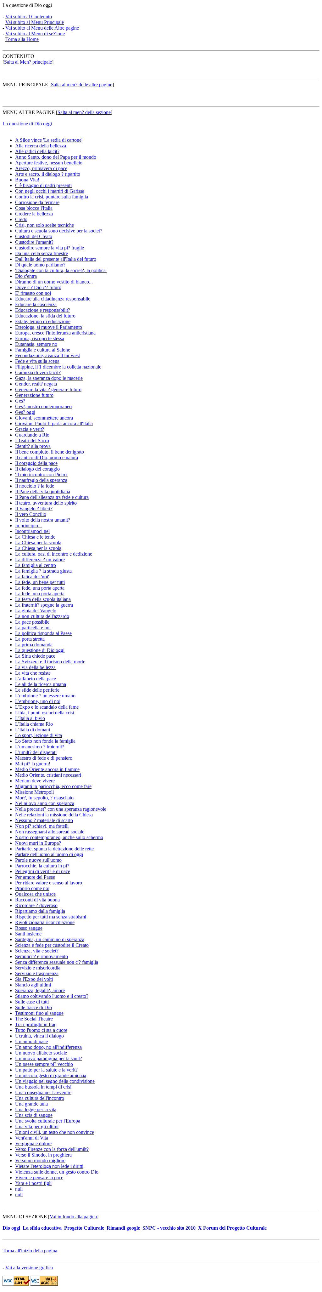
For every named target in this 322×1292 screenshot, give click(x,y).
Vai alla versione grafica (29, 1267)
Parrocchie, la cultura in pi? (42, 865)
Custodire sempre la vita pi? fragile (49, 247)
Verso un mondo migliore (40, 1160)
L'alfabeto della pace (35, 678)
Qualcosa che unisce (35, 894)
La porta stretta (30, 639)
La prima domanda (34, 644)
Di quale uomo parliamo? (40, 264)
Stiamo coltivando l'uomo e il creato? (51, 996)
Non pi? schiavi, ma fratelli (42, 826)
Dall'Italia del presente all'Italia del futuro (55, 259)
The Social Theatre (34, 1018)
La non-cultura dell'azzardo (42, 616)
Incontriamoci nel (32, 531)
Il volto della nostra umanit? (42, 520)
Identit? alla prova (33, 446)
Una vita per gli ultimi (36, 1126)
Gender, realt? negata (36, 383)
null (19, 1189)
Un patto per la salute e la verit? (46, 1069)
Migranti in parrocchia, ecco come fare (53, 786)
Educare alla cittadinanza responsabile (52, 298)
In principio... (28, 525)
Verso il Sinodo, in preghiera (43, 1155)
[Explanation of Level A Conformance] (44, 1284)
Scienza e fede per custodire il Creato (52, 945)
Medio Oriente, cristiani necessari (48, 775)
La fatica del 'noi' (32, 576)
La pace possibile (32, 622)
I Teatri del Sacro (32, 440)
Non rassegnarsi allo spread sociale (49, 831)
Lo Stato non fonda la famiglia (45, 741)
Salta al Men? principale (28, 62)
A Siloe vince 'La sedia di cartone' (48, 140)
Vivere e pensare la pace (39, 1177)
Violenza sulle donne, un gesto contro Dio (56, 1172)
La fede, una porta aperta (39, 588)
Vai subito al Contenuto (28, 16)
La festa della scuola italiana (43, 599)
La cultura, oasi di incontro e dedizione (53, 554)
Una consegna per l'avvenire (43, 1092)
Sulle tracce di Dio (33, 1007)
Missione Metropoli (34, 792)
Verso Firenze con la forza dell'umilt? (52, 1149)
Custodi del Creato (33, 236)
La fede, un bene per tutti (40, 582)
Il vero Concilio (30, 514)
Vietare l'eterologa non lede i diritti (49, 1166)
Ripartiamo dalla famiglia (40, 911)
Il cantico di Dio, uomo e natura (46, 457)
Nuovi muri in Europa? (38, 843)
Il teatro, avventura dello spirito (46, 503)
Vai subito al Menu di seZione (35, 33)
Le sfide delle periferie (37, 690)
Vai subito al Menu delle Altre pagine (42, 28)
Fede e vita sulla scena (37, 361)
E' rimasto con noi (33, 293)
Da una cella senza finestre (41, 253)
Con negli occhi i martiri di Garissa (49, 191)
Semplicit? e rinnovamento (41, 956)
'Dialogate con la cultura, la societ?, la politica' (61, 270)
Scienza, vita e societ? (36, 950)
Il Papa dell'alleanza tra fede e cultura (52, 497)
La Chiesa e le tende (35, 537)
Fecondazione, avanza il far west (47, 355)
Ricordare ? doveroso (36, 905)
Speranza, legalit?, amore (40, 990)
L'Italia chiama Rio (34, 724)
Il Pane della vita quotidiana (42, 491)
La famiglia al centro (35, 565)
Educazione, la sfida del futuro (45, 315)
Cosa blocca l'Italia (34, 208)
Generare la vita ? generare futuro (48, 389)
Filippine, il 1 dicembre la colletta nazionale (58, 366)
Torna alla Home (22, 39)
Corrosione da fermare (37, 202)
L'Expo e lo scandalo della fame (47, 707)
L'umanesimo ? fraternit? (39, 746)
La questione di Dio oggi (27, 123)
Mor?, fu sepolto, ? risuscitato (44, 797)
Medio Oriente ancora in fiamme (47, 769)
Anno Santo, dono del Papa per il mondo (55, 157)
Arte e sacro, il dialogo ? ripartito (47, 174)
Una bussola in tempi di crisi (43, 1086)
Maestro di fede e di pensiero (43, 758)
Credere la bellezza (34, 213)
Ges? (20, 400)
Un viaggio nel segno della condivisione (55, 1081)
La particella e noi (33, 627)
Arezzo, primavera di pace (41, 168)
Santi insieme (28, 933)
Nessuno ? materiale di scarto (44, 820)
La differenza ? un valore (40, 559)
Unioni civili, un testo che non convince (54, 1132)
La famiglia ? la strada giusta (43, 571)
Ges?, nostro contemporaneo (43, 406)
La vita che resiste (33, 673)
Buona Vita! (27, 179)
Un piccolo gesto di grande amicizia (50, 1075)
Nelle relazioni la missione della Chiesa (54, 814)
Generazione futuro (34, 395)
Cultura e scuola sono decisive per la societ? (58, 230)
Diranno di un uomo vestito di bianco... (54, 281)
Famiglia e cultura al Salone (42, 349)
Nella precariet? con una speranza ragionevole (60, 809)
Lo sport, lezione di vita (38, 735)
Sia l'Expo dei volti (34, 979)
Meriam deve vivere (35, 780)
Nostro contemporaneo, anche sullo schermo (59, 837)
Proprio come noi (32, 888)
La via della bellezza (35, 667)
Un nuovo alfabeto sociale (41, 1052)
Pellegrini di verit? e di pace (42, 871)
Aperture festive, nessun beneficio (48, 162)
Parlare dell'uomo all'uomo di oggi (49, 854)
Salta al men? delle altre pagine (81, 84)
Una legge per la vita (35, 1109)
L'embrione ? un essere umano (45, 695)
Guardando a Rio (32, 434)
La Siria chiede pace (35, 656)
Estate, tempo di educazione (42, 321)
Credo (21, 219)
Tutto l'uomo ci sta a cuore (41, 1030)
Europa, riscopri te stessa (39, 338)
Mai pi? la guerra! (32, 763)
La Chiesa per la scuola (38, 542)
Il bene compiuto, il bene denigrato (49, 451)
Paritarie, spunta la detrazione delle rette (54, 848)
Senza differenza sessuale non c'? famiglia (56, 962)
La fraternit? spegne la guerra (44, 605)
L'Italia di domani (32, 729)
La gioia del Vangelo (35, 610)
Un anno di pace (31, 1041)
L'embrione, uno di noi (37, 701)
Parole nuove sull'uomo (38, 860)
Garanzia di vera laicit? (38, 372)
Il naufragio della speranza (41, 480)
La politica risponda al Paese (43, 633)
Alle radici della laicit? (37, 151)
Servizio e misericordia (37, 967)
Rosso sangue (28, 928)
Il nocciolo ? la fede (34, 486)
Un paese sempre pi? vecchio (44, 1064)
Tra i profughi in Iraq (36, 1024)
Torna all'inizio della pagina (30, 1250)
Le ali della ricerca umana (40, 684)
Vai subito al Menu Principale (34, 22)
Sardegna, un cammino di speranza (49, 939)
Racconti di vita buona (37, 899)
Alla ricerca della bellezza (40, 145)
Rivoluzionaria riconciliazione (45, 922)
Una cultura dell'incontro (39, 1098)
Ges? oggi (25, 412)
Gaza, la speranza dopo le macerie (49, 378)
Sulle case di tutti (32, 1001)
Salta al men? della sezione (84, 112)
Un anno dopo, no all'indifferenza (48, 1047)
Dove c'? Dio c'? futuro (38, 287)
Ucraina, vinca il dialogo (39, 1035)
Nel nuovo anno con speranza (44, 803)
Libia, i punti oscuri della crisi (44, 712)
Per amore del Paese (35, 877)
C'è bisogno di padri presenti (43, 185)
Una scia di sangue (34, 1115)
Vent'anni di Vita (31, 1138)
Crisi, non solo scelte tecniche (44, 225)
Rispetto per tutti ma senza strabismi (50, 916)
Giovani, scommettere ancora (44, 417)
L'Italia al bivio (30, 718)
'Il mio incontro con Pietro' (41, 474)
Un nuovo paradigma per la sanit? (48, 1058)
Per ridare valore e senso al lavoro (48, 882)
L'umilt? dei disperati (36, 752)
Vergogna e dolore (33, 1143)
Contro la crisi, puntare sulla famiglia (51, 196)
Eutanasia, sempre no (36, 344)
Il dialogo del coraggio (37, 469)
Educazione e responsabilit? (42, 310)
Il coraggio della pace (36, 463)
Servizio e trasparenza (36, 973)
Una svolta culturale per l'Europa (47, 1120)
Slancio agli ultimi (33, 984)
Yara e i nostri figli (33, 1183)
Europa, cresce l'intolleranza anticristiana (55, 332)
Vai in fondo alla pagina (73, 1216)
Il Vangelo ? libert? (34, 508)
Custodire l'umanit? (34, 242)
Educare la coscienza (36, 304)
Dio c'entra (26, 276)
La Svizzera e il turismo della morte (50, 661)
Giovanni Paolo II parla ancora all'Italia (54, 423)
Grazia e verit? (29, 429)
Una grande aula (31, 1103)
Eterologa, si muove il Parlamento (48, 327)
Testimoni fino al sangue (39, 1013)
